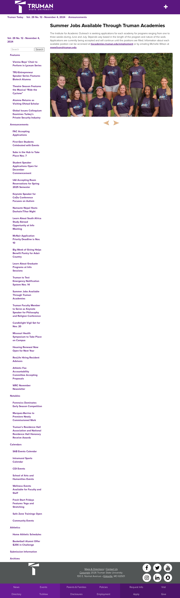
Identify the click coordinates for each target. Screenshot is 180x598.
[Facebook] (147, 567)
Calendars (16, 444)
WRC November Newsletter (22, 387)
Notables (15, 395)
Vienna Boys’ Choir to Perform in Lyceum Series (27, 63)
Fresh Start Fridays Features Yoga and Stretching (23, 503)
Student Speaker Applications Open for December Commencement (25, 168)
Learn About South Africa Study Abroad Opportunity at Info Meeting (27, 223)
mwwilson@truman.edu (63, 47)
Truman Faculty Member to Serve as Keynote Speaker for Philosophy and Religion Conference (27, 311)
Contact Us (112, 569)
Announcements (77, 17)
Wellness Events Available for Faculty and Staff (27, 489)
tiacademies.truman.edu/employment (112, 43)
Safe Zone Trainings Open (27, 513)
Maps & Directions (94, 569)
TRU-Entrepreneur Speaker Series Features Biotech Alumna (26, 76)
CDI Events (19, 468)
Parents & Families (76, 587)
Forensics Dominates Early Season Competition (27, 404)
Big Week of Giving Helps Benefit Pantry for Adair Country (27, 253)
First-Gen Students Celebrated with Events (26, 143)
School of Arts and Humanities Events (23, 477)
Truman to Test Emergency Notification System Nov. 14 (26, 281)
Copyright (85, 572)
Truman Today (15, 17)
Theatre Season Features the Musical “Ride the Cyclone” (27, 90)
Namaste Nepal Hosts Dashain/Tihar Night (25, 209)
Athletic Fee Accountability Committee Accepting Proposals (25, 373)
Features (15, 55)
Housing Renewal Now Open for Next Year (25, 349)
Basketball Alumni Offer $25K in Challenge (26, 543)
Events (43, 587)
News (16, 587)
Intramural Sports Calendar (22, 460)
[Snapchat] (168, 577)
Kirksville (107, 576)
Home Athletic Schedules (27, 534)
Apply (136, 594)
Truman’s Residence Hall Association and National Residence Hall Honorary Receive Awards (27, 432)
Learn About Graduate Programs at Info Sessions (25, 267)
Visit (163, 587)
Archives (15, 558)
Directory (16, 594)
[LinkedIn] (157, 577)
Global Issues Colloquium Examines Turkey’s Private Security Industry (27, 114)
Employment (103, 594)
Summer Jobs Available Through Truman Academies (26, 295)
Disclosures (76, 594)
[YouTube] (168, 567)
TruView (43, 594)
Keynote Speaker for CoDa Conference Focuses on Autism (24, 198)
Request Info (136, 587)
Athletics (15, 527)
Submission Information (23, 551)
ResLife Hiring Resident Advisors (26, 359)
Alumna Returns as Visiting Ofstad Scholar (26, 102)
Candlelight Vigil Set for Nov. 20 (26, 324)
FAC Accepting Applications (21, 133)
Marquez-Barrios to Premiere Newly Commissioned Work (24, 417)
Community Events (23, 520)
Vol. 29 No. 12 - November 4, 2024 (45, 17)
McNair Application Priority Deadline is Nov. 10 (26, 239)
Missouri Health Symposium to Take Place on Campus (27, 337)
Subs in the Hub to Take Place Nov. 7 (26, 154)
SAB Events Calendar (25, 451)
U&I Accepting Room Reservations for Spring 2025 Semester (26, 184)
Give (163, 594)
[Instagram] (147, 577)
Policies (103, 587)
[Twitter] (157, 567)
